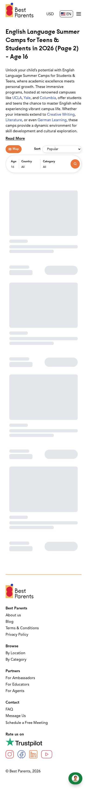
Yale (27, 98)
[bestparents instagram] (10, 754)
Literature (14, 120)
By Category (16, 660)
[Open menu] (78, 14)
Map (16, 149)
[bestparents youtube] (46, 754)
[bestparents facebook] (21, 754)
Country (26, 161)
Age (13, 161)
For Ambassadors (20, 678)
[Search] (75, 164)
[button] (13, 166)
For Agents (15, 691)
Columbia (48, 98)
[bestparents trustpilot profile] (43, 742)
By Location (15, 653)
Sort (37, 149)
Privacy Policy (17, 635)
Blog (9, 622)
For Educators (17, 685)
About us (13, 615)
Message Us (16, 716)
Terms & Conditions (22, 628)
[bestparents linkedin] (33, 754)
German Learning (52, 120)
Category (49, 161)
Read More (15, 139)
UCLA (17, 98)
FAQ (9, 709)
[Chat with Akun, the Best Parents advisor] (75, 778)
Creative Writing (61, 115)
